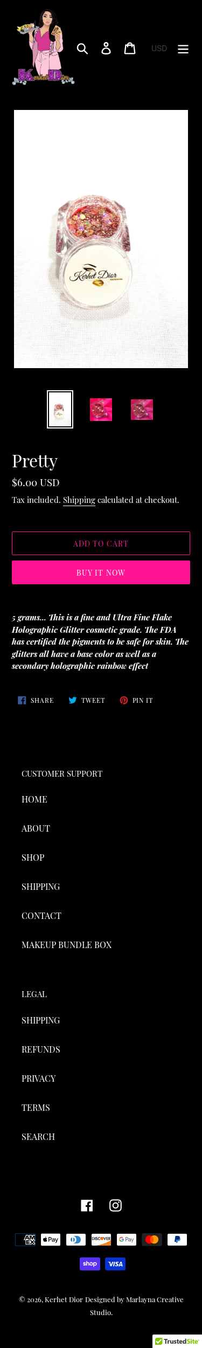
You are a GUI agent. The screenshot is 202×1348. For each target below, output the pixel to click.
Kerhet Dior (64, 1299)
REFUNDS (41, 1049)
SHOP (33, 857)
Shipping (79, 499)
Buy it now (101, 573)
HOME (34, 799)
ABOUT (36, 828)
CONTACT (41, 915)
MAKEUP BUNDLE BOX (67, 944)
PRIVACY (38, 1078)
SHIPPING (41, 886)
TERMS (36, 1107)
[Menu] (183, 48)
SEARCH (38, 1136)
